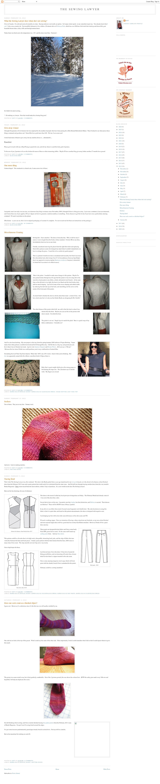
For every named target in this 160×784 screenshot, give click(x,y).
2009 (120, 229)
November (123, 171)
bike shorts (60, 534)
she (5, 356)
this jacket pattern (48, 723)
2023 (120, 135)
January (122, 220)
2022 (120, 138)
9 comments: (28, 467)
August (122, 180)
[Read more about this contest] (124, 118)
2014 (120, 161)
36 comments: (29, 223)
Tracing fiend (9, 479)
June (121, 186)
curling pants (44, 534)
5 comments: (28, 118)
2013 (120, 163)
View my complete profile (133, 23)
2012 (120, 166)
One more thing (10, 165)
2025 (120, 130)
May (121, 188)
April (122, 191)
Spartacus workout (60, 260)
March (122, 194)
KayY (127, 20)
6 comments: (28, 390)
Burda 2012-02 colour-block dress (44, 593)
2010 (120, 226)
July (121, 183)
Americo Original (40, 347)
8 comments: (29, 760)
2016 (120, 155)
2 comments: (28, 154)
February (123, 197)
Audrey (73, 502)
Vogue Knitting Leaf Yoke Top (67, 391)
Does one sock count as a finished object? (20, 603)
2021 (120, 141)
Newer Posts (7, 769)
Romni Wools (52, 347)
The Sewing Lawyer (80, 9)
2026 (120, 127)
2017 (120, 152)
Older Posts (106, 769)
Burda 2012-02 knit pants (66, 593)
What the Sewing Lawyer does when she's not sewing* (25, 21)
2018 (120, 149)
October (122, 174)
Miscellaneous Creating (13, 232)
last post (74, 482)
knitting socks (15, 469)
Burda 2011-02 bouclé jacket (20, 391)
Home (57, 769)
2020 (120, 144)
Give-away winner (11, 127)
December (123, 169)
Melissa (92, 502)
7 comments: (28, 591)
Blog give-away (15, 155)
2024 (120, 132)
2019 (120, 146)
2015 (120, 158)
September (123, 177)
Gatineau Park (61, 26)
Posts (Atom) (16, 773)
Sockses (7, 401)
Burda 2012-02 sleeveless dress (43, 391)
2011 (120, 223)
